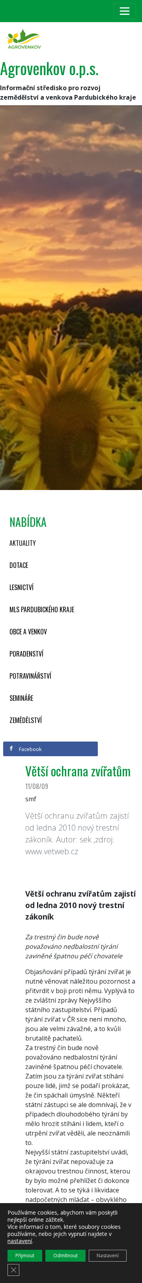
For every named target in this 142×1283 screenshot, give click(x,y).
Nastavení (108, 1255)
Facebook (30, 749)
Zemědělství (25, 720)
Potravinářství (30, 676)
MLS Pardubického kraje (41, 609)
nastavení (19, 1241)
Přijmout (24, 1255)
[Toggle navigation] (125, 11)
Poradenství (26, 654)
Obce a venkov (28, 631)
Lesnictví (21, 587)
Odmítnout (65, 1255)
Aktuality (22, 543)
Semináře (21, 698)
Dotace (18, 565)
